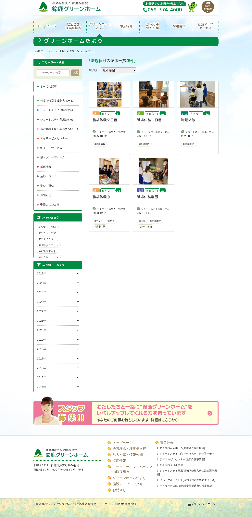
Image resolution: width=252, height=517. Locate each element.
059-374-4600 (48, 469)
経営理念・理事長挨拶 (129, 448)
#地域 (142, 221)
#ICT (54, 226)
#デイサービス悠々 (104, 221)
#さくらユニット (48, 257)
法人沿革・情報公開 (128, 455)
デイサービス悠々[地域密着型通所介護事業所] (186, 485)
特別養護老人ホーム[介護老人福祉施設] (182, 448)
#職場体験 (99, 144)
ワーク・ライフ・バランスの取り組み (133, 469)
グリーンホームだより (100, 26)
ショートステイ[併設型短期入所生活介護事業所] (187, 453)
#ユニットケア (47, 233)
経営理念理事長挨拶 (73, 26)
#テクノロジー (47, 239)
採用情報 (179, 26)
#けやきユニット (48, 245)
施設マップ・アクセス (129, 484)
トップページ (46, 26)
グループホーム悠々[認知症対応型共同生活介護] (187, 480)
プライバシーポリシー (205, 503)
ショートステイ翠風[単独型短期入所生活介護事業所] (187, 472)
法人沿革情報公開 (152, 26)
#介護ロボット (47, 251)
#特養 (42, 226)
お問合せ (119, 490)
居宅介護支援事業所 (171, 464)
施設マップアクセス (205, 26)
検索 (75, 72)
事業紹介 (126, 26)
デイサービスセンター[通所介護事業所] (182, 459)
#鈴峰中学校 (145, 226)
